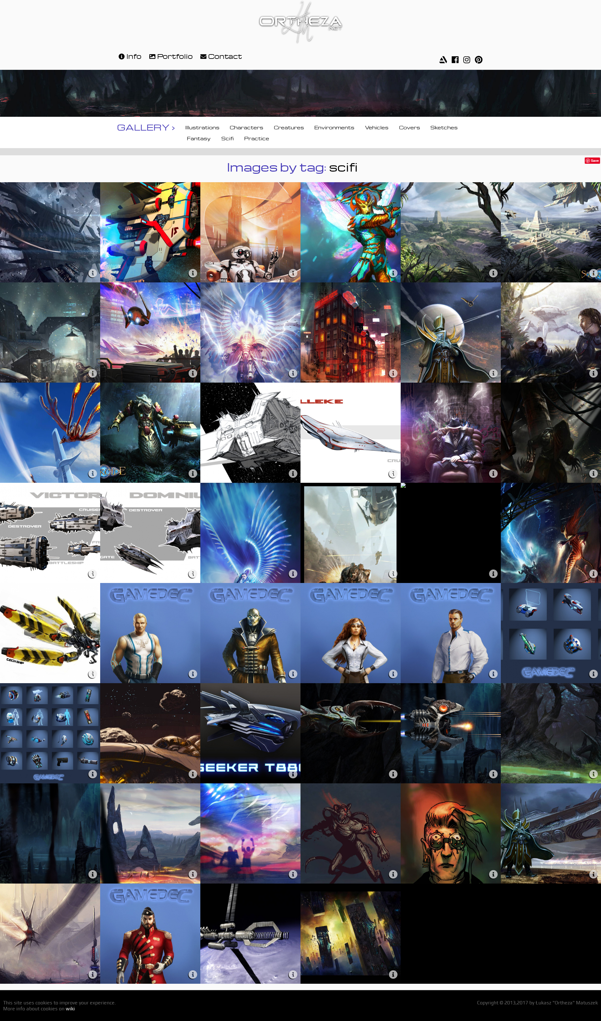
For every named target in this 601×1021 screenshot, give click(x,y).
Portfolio (175, 55)
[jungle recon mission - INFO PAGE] (593, 371)
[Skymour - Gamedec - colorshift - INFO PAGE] (293, 371)
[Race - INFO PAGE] (293, 872)
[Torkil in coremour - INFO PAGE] (293, 572)
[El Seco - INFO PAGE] (493, 472)
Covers (409, 127)
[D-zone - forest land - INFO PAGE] (593, 772)
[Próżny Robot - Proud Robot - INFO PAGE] (293, 271)
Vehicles (376, 127)
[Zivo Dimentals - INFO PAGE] (393, 271)
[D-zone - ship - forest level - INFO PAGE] (393, 772)
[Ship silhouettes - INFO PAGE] (493, 572)
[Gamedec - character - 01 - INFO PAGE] (493, 672)
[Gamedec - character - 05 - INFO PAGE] (293, 672)
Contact (225, 55)
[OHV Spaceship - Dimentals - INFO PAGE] (192, 271)
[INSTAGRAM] (467, 58)
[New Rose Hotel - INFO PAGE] (393, 371)
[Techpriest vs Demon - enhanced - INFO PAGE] (593, 572)
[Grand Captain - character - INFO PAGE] (493, 371)
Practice (256, 138)
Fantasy (199, 138)
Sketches (444, 127)
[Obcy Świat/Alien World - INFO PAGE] (92, 472)
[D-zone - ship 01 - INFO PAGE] (493, 772)
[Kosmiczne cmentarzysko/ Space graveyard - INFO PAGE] (393, 973)
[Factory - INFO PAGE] (92, 973)
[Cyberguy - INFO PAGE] (493, 872)
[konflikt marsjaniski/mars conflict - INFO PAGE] (393, 572)
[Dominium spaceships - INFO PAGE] (192, 572)
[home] (300, 23)
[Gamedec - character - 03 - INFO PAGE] (192, 973)
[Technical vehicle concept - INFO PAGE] (92, 672)
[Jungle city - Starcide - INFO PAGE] (593, 271)
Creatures (289, 127)
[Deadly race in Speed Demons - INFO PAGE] (192, 371)
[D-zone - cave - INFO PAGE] (92, 872)
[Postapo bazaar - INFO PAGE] (92, 371)
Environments (334, 127)
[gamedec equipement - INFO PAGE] (593, 672)
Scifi (227, 138)
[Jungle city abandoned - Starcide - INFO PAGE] (493, 271)
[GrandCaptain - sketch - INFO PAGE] (593, 872)
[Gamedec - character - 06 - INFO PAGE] (192, 672)
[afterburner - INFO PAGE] (192, 772)
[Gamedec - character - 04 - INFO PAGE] (393, 672)
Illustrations (202, 127)
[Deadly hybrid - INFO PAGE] (593, 472)
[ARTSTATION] (443, 58)
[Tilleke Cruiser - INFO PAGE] (393, 472)
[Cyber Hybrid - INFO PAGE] (393, 872)
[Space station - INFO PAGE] (293, 973)
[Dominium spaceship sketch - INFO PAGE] (293, 472)
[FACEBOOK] (455, 58)
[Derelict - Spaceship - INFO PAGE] (92, 271)
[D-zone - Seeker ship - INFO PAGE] (293, 772)
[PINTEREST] (478, 58)
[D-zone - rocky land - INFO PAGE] (192, 872)
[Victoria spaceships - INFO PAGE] (92, 572)
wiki (70, 1009)
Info (133, 55)
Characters (246, 127)
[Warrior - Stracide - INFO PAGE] (192, 472)
